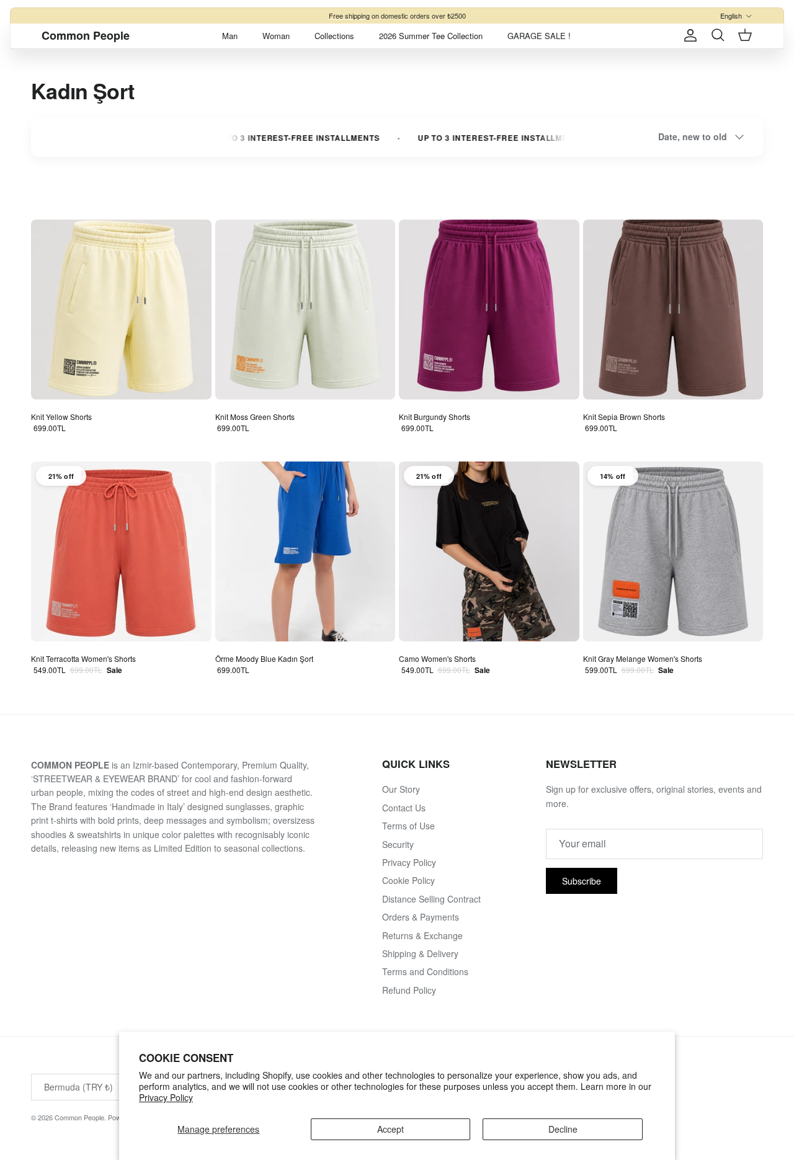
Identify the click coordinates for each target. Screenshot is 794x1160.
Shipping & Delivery (420, 953)
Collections (334, 36)
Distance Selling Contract (431, 899)
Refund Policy (409, 990)
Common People (79, 1117)
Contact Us (404, 807)
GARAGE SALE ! (539, 36)
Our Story (401, 789)
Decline (563, 1129)
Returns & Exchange (422, 935)
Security (398, 844)
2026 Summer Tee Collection (431, 36)
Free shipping (349, 15)
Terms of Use (408, 825)
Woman (276, 36)
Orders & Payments (420, 917)
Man (230, 36)
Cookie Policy (408, 880)
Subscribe (581, 881)
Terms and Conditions (425, 971)
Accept (390, 1129)
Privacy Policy (166, 1097)
